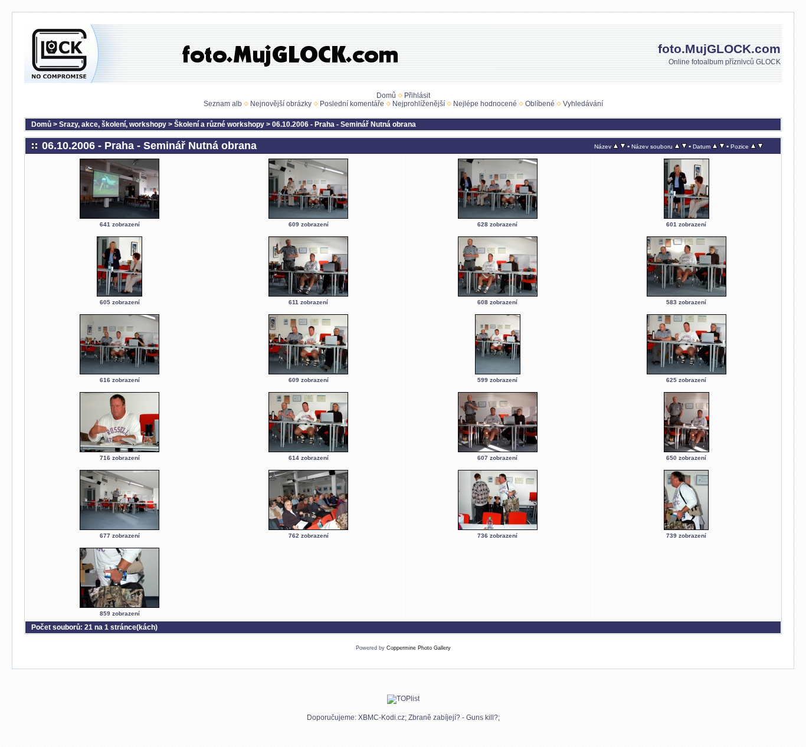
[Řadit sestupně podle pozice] (760, 146)
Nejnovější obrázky (281, 104)
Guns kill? (482, 717)
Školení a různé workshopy (219, 124)
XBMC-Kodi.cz (381, 717)
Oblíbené (540, 104)
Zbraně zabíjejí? (434, 717)
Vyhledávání (583, 104)
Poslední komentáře (352, 104)
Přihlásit (417, 95)
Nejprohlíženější (418, 104)
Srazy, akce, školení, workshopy (112, 124)
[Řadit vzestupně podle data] (714, 146)
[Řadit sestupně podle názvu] (622, 146)
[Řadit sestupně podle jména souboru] (684, 146)
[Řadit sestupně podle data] (722, 146)
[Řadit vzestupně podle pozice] (753, 146)
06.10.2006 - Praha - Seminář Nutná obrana (344, 124)
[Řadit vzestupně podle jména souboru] (677, 146)
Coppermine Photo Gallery (418, 648)
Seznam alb (223, 104)
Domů (386, 95)
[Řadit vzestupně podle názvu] (615, 146)
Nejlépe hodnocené (485, 104)
